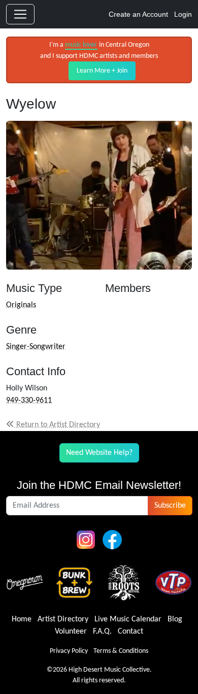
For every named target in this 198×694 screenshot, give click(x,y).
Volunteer (71, 631)
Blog (175, 619)
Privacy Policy (69, 651)
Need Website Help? (99, 453)
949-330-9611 (29, 400)
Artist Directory (63, 619)
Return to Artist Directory (57, 425)
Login (183, 14)
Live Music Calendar (127, 619)
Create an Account (138, 14)
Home (21, 619)
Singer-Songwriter (35, 347)
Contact (130, 631)
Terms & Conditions (120, 651)
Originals (21, 305)
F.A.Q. (102, 631)
